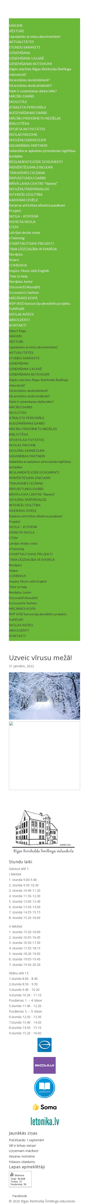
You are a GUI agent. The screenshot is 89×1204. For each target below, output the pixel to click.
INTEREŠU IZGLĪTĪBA (25, 194)
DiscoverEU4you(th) (24, 287)
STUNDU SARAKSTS (24, 47)
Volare (14, 260)
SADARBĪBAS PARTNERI (28, 145)
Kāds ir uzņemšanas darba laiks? (33, 91)
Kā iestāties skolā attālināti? (30, 85)
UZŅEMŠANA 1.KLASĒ (26, 58)
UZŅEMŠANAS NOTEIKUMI (30, 64)
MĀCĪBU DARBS (21, 96)
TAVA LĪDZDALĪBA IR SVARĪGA (33, 249)
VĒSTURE (16, 31)
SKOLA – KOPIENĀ (23, 216)
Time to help (18, 276)
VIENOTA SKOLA (22, 222)
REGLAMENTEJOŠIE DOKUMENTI (36, 162)
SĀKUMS (16, 25)
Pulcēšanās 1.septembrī (26, 1140)
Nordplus (16, 254)
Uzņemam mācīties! (23, 1151)
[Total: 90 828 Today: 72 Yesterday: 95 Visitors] (20, 1190)
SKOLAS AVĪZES (21, 314)
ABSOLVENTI (19, 320)
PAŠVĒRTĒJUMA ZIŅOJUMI (31, 167)
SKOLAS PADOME (23, 134)
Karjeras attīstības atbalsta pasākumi (37, 205)
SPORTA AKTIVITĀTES (27, 129)
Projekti (15, 211)
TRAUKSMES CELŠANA (27, 173)
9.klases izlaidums (22, 1162)
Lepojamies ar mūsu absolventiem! (34, 36)
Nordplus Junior (21, 281)
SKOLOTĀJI (18, 102)
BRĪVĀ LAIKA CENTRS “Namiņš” (33, 183)
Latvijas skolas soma (24, 232)
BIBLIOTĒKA (19, 123)
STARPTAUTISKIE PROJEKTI (31, 243)
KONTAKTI (17, 325)
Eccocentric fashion (24, 292)
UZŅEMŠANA (19, 53)
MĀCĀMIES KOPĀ (23, 298)
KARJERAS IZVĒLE (23, 200)
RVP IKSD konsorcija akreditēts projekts (39, 303)
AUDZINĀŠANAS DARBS (28, 113)
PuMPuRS (16, 309)
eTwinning (17, 238)
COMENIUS (18, 265)
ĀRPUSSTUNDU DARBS (27, 178)
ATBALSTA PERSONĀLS (27, 107)
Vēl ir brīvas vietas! (22, 1145)
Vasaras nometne (22, 1156)
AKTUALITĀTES (21, 42)
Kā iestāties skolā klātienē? (29, 80)
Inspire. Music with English (29, 271)
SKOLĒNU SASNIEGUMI (27, 140)
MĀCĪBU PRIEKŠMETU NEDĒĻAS (35, 118)
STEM (13, 227)
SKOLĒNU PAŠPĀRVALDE (29, 189)
